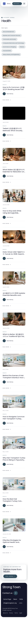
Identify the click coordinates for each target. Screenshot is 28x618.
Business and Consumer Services (11, 35)
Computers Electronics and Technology (13, 43)
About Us (5, 613)
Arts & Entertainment (8, 31)
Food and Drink (7, 50)
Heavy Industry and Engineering (11, 54)
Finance (22, 47)
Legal (20, 613)
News (15, 599)
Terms (16, 613)
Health (4, 84)
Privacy (11, 613)
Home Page (7, 599)
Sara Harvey (10, 93)
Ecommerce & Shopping (9, 47)
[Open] (24, 3)
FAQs (21, 599)
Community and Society (9, 39)
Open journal (9, 576)
